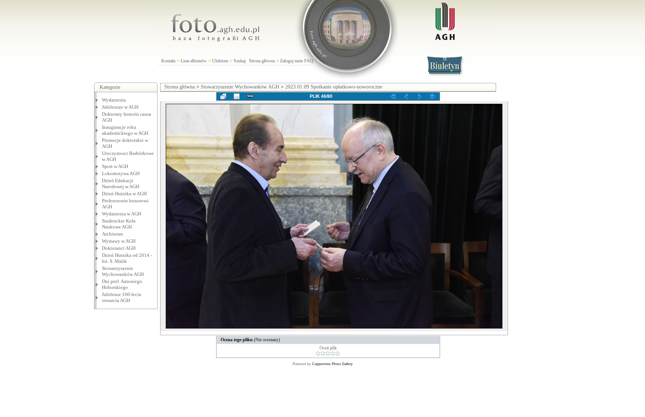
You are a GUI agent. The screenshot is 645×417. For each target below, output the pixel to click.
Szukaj (240, 60)
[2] (323, 353)
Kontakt (168, 60)
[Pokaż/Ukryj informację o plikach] (236, 96)
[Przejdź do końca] (433, 96)
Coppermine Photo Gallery (332, 364)
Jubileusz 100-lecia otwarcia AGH (121, 297)
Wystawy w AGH (118, 241)
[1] (318, 353)
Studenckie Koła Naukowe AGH (118, 224)
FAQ (308, 60)
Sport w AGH (115, 166)
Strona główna (262, 60)
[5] (337, 353)
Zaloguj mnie (291, 60)
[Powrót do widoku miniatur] (223, 96)
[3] (327, 353)
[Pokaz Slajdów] (250, 96)
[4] (332, 353)
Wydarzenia (114, 100)
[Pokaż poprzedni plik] (406, 96)
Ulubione (220, 60)
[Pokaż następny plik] (419, 96)
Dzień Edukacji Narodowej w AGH (120, 183)
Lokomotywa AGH (121, 173)
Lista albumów (194, 60)
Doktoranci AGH (118, 248)
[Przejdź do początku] (392, 96)
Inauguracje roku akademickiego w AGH (125, 130)
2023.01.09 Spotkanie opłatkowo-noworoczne (333, 87)
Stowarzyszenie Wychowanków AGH (123, 271)
